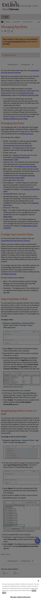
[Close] (38, 580)
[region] (20, 589)
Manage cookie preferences (20, 597)
